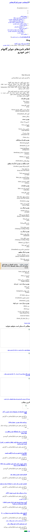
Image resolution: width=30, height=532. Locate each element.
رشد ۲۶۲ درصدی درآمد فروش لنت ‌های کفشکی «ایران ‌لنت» (17, 399)
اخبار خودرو (6, 45)
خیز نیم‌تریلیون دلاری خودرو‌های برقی (17, 523)
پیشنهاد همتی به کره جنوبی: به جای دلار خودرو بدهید (19, 350)
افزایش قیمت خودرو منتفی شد (18, 474)
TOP (29, 531)
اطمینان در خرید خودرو (21, 37)
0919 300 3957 (26, 5)
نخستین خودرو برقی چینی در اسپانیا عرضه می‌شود (13, 483)
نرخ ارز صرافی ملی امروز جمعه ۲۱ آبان (16, 493)
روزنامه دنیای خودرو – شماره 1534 (17, 422)
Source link (27, 323)
